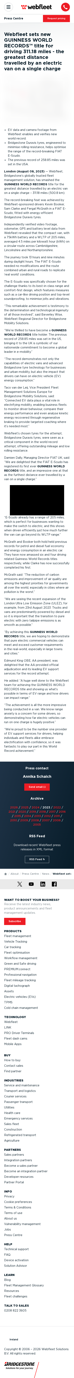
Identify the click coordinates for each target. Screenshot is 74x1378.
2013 (37, 816)
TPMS (8, 1002)
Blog (7, 1279)
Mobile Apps (13, 1044)
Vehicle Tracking (15, 941)
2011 (57, 816)
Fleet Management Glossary (24, 1285)
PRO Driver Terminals (19, 1033)
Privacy (9, 1196)
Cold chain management (21, 1007)
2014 (27, 816)
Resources (11, 1291)
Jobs (7, 1229)
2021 (11, 811)
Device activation (16, 1260)
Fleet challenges (15, 1296)
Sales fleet (11, 1124)
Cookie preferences (18, 1202)
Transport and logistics (20, 1091)
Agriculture (12, 1140)
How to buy (12, 1060)
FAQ (7, 1254)
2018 (42, 811)
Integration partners (18, 1160)
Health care (12, 1113)
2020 (22, 811)
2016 (62, 811)
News (45, 873)
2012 (47, 816)
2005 (37, 824)
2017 (52, 811)
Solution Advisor (15, 1265)
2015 (17, 816)
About (14, 873)
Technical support (16, 1249)
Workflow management (20, 958)
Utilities (9, 1107)
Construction (13, 1129)
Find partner (12, 1071)
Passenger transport (18, 1102)
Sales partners (14, 1154)
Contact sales (13, 1065)
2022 (57, 807)
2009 (24, 820)
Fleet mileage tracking (20, 980)
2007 (46, 820)
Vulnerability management (22, 1224)
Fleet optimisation (17, 952)
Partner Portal (14, 1182)
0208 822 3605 (15, 1310)
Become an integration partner (25, 1171)
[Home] (5, 873)
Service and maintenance (21, 1085)
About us (10, 1218)
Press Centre (30, 873)
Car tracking (12, 947)
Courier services (15, 1096)
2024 (35, 807)
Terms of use (13, 1213)
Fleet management (17, 936)
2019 (32, 811)
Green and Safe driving (20, 963)
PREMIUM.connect (17, 969)
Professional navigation (20, 974)
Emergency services (18, 1118)
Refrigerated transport (20, 1135)
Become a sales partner (21, 1165)
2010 (13, 820)
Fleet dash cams (15, 1038)
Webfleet (11, 1022)
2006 (57, 820)
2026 (14, 807)
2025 (25, 807)
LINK (7, 1027)
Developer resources (19, 1176)
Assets (9, 991)
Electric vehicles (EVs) (20, 996)
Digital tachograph (17, 985)
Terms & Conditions (17, 1207)
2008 (35, 820)
